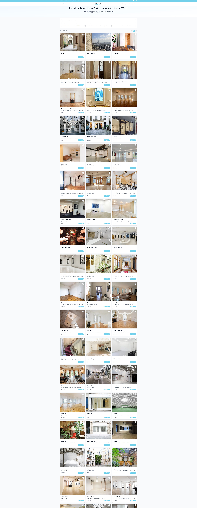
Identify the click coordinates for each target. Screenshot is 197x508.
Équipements (88, 23)
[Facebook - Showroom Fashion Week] (135, 0)
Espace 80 (63, 441)
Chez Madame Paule (117, 330)
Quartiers (75, 23)
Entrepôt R (115, 385)
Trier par (112, 23)
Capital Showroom (117, 247)
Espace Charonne (91, 496)
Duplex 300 (90, 385)
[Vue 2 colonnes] (132, 31)
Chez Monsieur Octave (66, 358)
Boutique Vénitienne (118, 219)
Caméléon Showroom (92, 247)
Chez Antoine (64, 302)
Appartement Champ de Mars (120, 81)
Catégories (63, 23)
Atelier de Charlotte (65, 136)
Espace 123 (89, 413)
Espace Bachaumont (91, 441)
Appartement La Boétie (92, 108)
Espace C (115, 469)
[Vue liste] (136, 31)
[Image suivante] (83, 42)
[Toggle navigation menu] (63, 4)
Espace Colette (116, 496)
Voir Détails (80, 57)
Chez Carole (90, 302)
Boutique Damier (117, 192)
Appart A (63, 53)
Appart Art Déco (91, 53)
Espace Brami (90, 469)
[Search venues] (134, 4)
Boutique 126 (90, 164)
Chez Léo (89, 330)
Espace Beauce (64, 469)
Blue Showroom (64, 164)
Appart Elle (115, 53)
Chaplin (89, 275)
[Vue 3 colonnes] (134, 31)
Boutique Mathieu (91, 219)
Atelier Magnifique (91, 136)
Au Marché (115, 136)
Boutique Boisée (91, 192)
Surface (100, 23)
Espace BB (115, 441)
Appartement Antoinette (93, 81)
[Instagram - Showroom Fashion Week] (136, 0)
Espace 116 (63, 413)
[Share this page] (132, 4)
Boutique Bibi (64, 192)
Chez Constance (117, 302)
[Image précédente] (61, 42)
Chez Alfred (116, 275)
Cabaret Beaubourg (65, 247)
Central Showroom (65, 275)
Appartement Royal (117, 108)
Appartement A (64, 81)
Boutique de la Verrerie (66, 219)
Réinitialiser (130, 25)
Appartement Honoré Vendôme (68, 108)
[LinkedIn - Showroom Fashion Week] (133, 0)
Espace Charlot (64, 496)
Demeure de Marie (65, 385)
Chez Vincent (90, 358)
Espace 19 (115, 413)
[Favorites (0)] (130, 4)
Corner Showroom (117, 358)
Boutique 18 (116, 164)
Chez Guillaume (64, 330)
